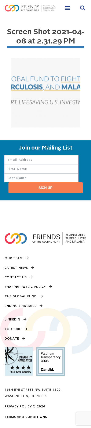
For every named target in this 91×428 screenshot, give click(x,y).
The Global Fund (21, 296)
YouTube (13, 329)
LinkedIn (12, 319)
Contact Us (16, 277)
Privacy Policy (18, 406)
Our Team (14, 258)
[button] (82, 8)
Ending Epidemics (20, 306)
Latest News (16, 267)
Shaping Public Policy (25, 286)
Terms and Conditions (26, 416)
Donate (12, 338)
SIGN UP (45, 187)
